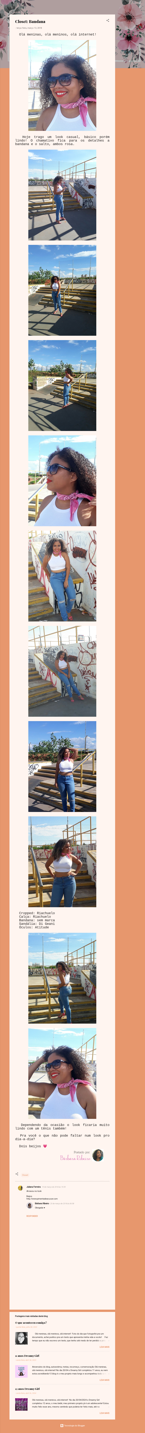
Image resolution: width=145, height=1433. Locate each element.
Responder (32, 1216)
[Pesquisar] (134, 7)
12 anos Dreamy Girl (27, 1389)
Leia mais (104, 1347)
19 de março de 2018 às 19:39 (54, 1187)
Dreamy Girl (26, 7)
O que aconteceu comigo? (31, 1322)
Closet (25, 1175)
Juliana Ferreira (33, 1187)
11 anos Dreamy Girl (27, 1355)
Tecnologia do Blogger (74, 1425)
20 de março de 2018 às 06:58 (62, 1203)
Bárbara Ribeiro (42, 1203)
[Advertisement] (126, 57)
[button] (107, 21)
